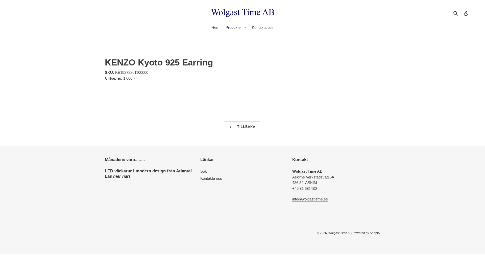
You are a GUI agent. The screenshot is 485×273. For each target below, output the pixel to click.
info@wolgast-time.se (310, 199)
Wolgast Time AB (340, 233)
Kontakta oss (211, 178)
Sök (203, 171)
